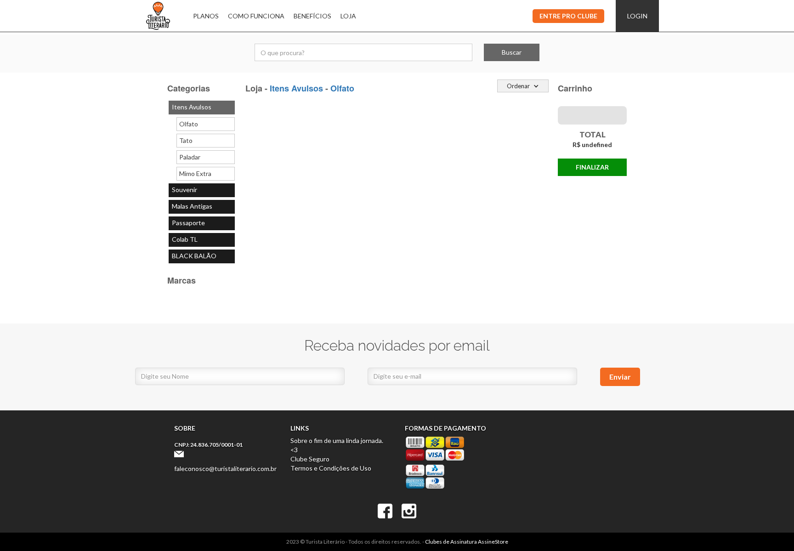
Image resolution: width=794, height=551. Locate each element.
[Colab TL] (202, 240)
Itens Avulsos (296, 88)
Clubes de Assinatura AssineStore (466, 541)
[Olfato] (205, 124)
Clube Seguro (309, 459)
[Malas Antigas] (202, 207)
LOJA (348, 16)
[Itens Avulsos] (202, 107)
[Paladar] (205, 157)
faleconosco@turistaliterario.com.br (225, 468)
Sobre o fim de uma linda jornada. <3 (336, 445)
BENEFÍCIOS (312, 16)
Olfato (342, 88)
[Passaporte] (202, 223)
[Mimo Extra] (205, 173)
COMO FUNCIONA (256, 16)
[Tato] (205, 140)
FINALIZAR (592, 167)
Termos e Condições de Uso (330, 468)
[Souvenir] (202, 190)
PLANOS (206, 16)
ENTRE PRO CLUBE (568, 16)
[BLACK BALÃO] (202, 256)
